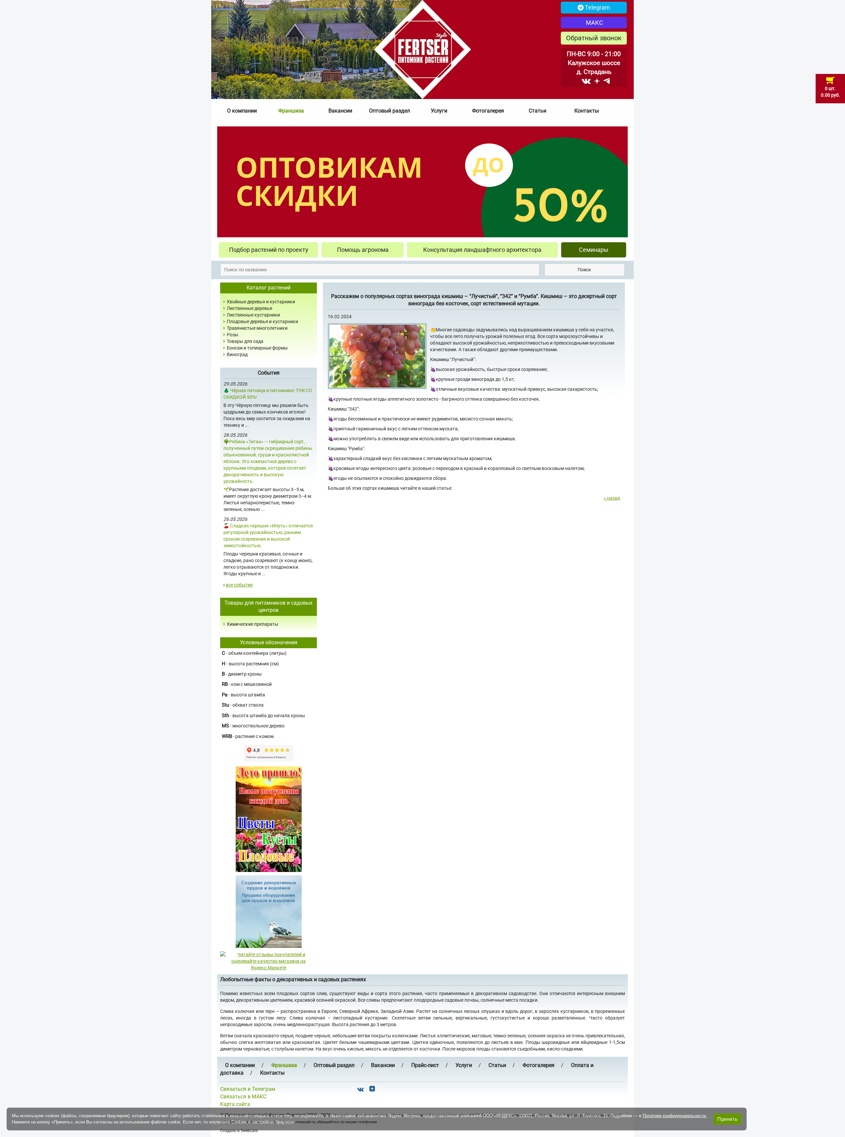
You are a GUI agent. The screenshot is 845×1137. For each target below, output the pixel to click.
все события (239, 584)
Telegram (597, 7)
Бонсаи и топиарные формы (257, 348)
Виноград (237, 354)
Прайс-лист (425, 1065)
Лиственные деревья (249, 308)
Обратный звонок (594, 38)
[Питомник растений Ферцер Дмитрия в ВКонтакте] (586, 80)
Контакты (586, 111)
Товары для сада (245, 341)
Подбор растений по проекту (268, 249)
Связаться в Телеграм (247, 1089)
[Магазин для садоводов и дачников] (269, 911)
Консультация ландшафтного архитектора (482, 249)
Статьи (537, 111)
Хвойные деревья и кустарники (261, 301)
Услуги (439, 111)
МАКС (594, 22)
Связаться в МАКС (243, 1096)
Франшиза (291, 111)
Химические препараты (252, 624)
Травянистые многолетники (257, 328)
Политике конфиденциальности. (675, 1115)
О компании (242, 111)
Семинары (593, 249)
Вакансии (340, 111)
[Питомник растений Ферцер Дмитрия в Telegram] (606, 80)
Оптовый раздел (389, 111)
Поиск (584, 269)
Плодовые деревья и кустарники (262, 321)
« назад (612, 498)
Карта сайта (235, 1104)
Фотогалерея (488, 111)
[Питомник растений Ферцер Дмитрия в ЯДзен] (597, 80)
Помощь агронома (363, 249)
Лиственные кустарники (253, 315)
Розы (232, 334)
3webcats (249, 1130)
